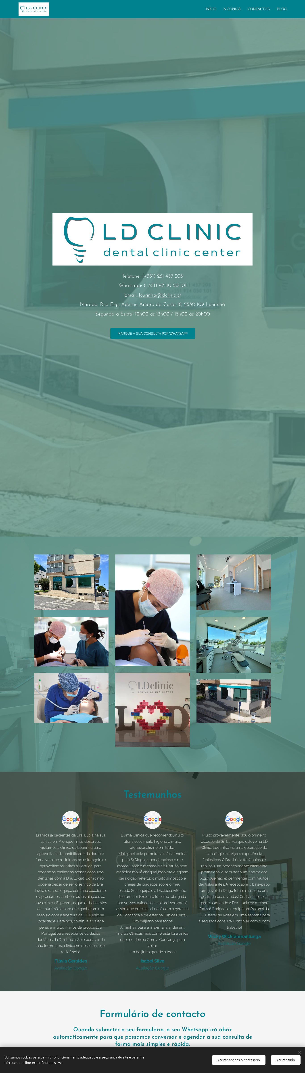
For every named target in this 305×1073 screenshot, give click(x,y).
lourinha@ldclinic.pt (160, 295)
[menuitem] (212, 9)
